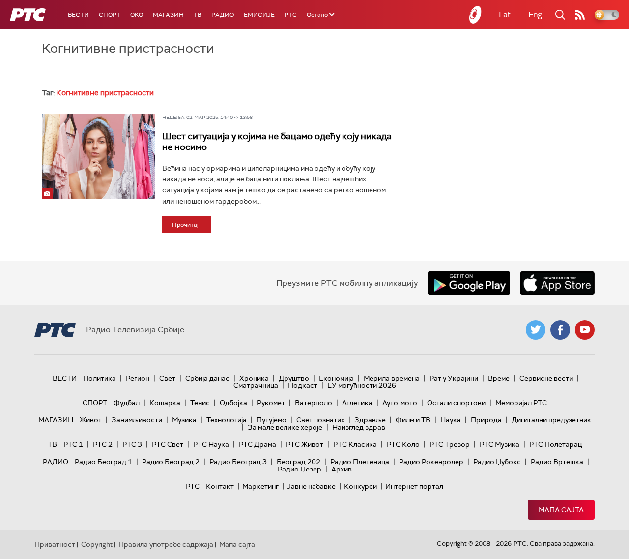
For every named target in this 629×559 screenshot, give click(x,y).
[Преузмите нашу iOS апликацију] (557, 283)
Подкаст (302, 385)
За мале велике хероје (285, 427)
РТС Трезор (449, 444)
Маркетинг (260, 486)
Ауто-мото (399, 402)
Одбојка (233, 402)
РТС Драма (257, 444)
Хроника (254, 378)
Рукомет (271, 402)
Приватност (54, 544)
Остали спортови (456, 402)
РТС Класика (355, 444)
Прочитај (185, 225)
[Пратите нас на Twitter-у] (535, 330)
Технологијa (226, 419)
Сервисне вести (546, 378)
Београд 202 (298, 461)
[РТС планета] (475, 14)
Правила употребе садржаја (165, 544)
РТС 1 (73, 444)
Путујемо (271, 419)
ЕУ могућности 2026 (361, 385)
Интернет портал (414, 486)
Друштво (294, 378)
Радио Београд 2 (171, 461)
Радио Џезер (299, 469)
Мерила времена (392, 378)
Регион (137, 378)
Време (499, 378)
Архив (341, 469)
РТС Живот (304, 444)
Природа (486, 419)
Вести (78, 15)
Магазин (168, 15)
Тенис (200, 402)
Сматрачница (255, 385)
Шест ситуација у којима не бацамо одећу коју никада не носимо (277, 141)
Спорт (109, 15)
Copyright (97, 544)
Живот (91, 419)
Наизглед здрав (358, 427)
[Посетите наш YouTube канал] (585, 330)
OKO (136, 15)
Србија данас (207, 378)
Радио (222, 15)
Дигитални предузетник (551, 419)
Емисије (259, 15)
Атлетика (357, 402)
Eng (535, 14)
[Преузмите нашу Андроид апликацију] (469, 283)
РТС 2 (103, 444)
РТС (291, 15)
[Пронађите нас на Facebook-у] (560, 330)
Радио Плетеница (359, 461)
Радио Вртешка (557, 461)
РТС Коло (403, 444)
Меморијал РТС (521, 402)
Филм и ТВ (413, 419)
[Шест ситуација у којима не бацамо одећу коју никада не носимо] (98, 156)
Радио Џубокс (497, 461)
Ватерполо (313, 402)
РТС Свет (167, 444)
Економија (336, 378)
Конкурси (360, 486)
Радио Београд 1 (103, 461)
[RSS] (580, 14)
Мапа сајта (561, 509)
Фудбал (127, 402)
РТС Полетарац (555, 444)
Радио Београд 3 (238, 461)
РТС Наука (211, 444)
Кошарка (164, 402)
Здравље (370, 419)
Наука (450, 419)
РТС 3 (132, 444)
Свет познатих (320, 419)
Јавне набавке (311, 486)
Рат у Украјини (453, 378)
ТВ (197, 15)
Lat (505, 14)
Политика (99, 378)
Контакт (220, 486)
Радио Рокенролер (431, 461)
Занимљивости (137, 419)
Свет (167, 378)
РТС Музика (499, 444)
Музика (184, 419)
